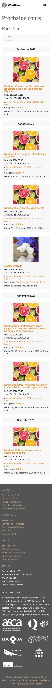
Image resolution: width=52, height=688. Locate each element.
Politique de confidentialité (29, 683)
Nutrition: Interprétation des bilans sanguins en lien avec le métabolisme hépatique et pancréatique (24, 328)
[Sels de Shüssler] (26, 249)
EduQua (5, 614)
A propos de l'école (11, 495)
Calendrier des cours (11, 549)
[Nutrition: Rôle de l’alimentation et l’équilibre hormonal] (26, 436)
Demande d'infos (10, 534)
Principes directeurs (11, 501)
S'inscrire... (7, 530)
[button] (49, 5)
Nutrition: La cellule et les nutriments (24, 208)
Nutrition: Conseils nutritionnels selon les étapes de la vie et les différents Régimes (24, 88)
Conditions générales (12, 505)
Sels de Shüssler (13, 266)
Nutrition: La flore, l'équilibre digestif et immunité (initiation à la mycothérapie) (25, 386)
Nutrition (19, 107)
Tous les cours (9, 545)
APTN (34, 611)
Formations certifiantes (13, 523)
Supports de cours (10, 559)
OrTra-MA (21, 604)
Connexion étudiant (11, 556)
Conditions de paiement (13, 508)
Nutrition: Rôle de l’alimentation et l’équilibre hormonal (23, 451)
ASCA (39, 597)
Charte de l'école (10, 498)
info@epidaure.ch (10, 581)
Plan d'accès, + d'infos (12, 584)
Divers (42, 282)
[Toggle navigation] (9, 38)
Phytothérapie (22, 282)
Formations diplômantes (13, 527)
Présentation (8, 520)
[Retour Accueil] (11, 5)
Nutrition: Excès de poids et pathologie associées (25, 155)
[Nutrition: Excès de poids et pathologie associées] (26, 140)
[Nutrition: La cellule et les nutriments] (26, 194)
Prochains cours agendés (14, 552)
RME (29, 601)
